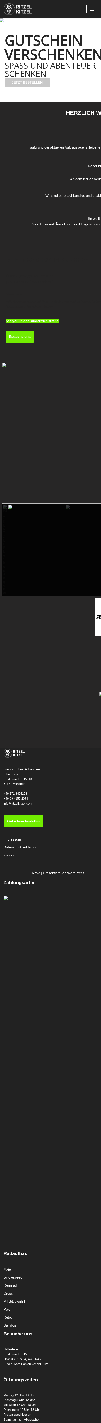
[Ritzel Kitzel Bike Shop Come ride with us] (18, 9)
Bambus (10, 1325)
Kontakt (9, 855)
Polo (7, 1309)
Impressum (12, 839)
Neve (36, 873)
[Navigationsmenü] (91, 9)
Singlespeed (13, 1277)
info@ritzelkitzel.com (18, 803)
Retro (8, 1317)
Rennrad (10, 1285)
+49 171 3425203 (15, 793)
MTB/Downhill (14, 1301)
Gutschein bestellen (23, 821)
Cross (8, 1293)
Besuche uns (20, 337)
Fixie (7, 1269)
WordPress (76, 873)
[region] (50, 60)
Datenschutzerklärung (20, 847)
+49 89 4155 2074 (16, 798)
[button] (44, 98)
